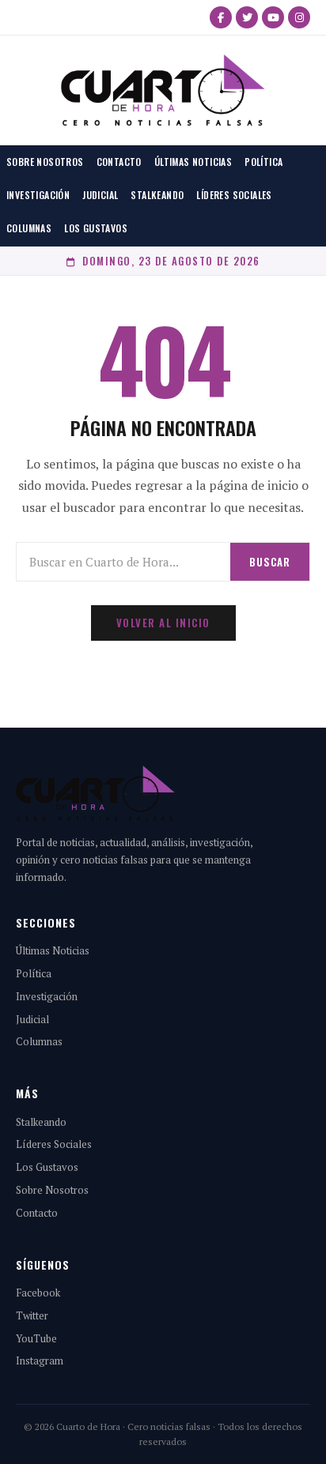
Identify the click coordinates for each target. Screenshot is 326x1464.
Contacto (119, 161)
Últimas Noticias (193, 161)
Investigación (38, 194)
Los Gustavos (95, 228)
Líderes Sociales (233, 194)
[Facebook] (221, 17)
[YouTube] (273, 17)
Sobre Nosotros (45, 161)
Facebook (38, 1292)
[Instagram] (299, 17)
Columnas (28, 228)
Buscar (269, 562)
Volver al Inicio (163, 622)
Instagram (39, 1360)
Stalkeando (157, 194)
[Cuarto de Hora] (163, 90)
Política (263, 161)
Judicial (100, 194)
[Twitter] (247, 17)
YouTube (36, 1338)
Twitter (32, 1315)
